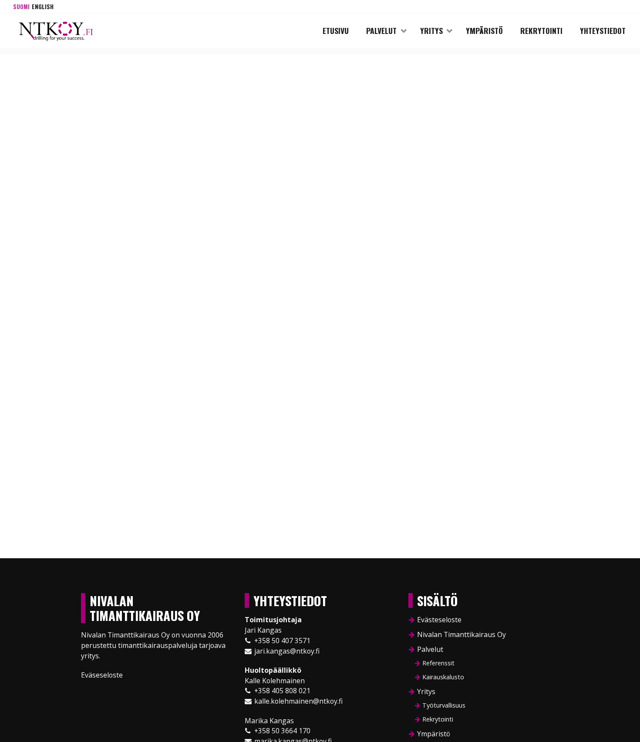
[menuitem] (21, 6)
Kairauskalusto (443, 677)
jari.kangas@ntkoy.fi (287, 651)
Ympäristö (484, 30)
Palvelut (381, 30)
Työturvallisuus (443, 705)
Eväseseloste (102, 675)
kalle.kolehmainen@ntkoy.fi (298, 701)
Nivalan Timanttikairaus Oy (461, 634)
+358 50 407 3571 (282, 640)
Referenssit (438, 663)
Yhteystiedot (603, 30)
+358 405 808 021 (282, 690)
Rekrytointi (541, 30)
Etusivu (336, 30)
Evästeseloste (439, 619)
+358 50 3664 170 (282, 730)
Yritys (431, 30)
